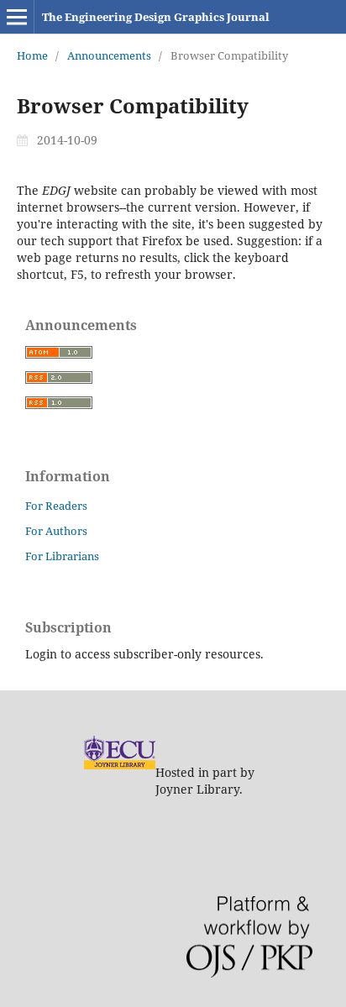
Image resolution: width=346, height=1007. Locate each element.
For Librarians (62, 556)
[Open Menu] (17, 17)
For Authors (56, 530)
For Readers (56, 505)
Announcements (109, 55)
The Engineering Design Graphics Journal (156, 16)
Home (32, 55)
